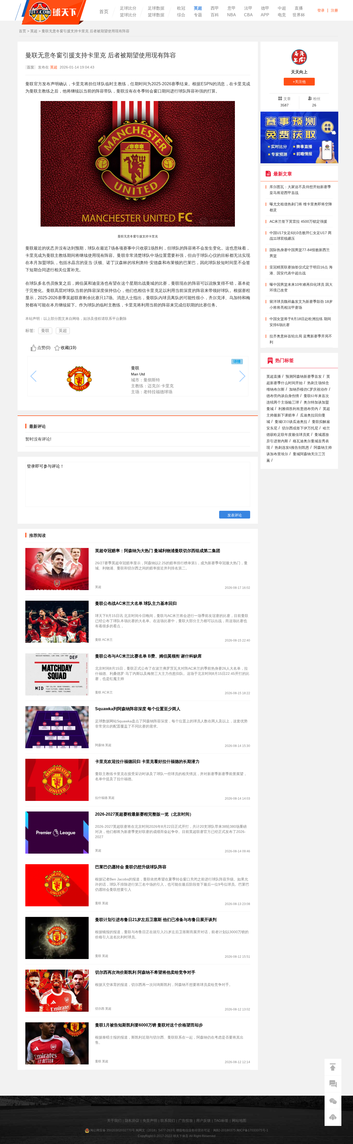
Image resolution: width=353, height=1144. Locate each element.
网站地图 (239, 1120)
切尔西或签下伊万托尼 (300, 428)
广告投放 (185, 1120)
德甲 (265, 8)
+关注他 (299, 82)
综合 (181, 15)
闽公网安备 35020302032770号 (112, 1130)
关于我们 (114, 1120)
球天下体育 (50, 12)
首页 (104, 11)
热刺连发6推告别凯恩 (292, 448)
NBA (231, 15)
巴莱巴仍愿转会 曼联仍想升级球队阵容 (130, 867)
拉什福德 (101, 798)
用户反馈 (203, 1120)
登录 (321, 10)
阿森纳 (99, 745)
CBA (248, 15)
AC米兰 (107, 639)
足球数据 (156, 8)
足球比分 (128, 8)
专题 (198, 15)
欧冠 (181, 8)
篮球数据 (156, 15)
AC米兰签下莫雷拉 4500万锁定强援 (298, 221)
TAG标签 (221, 1120)
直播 (299, 8)
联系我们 (167, 1120)
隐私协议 (132, 1120)
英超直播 (273, 376)
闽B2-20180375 (224, 1130)
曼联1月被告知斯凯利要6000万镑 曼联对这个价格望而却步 (149, 1025)
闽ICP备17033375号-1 (252, 1130)
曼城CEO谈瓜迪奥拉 (291, 422)
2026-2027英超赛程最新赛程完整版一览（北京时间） (144, 814)
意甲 (231, 8)
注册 (334, 10)
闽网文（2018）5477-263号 (155, 1130)
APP (265, 15)
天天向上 (299, 72)
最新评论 (37, 426)
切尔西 (99, 1008)
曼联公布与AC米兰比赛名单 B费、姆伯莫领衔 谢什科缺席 (148, 656)
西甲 (215, 8)
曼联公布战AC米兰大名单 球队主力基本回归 (136, 603)
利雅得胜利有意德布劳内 (298, 409)
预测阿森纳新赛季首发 (304, 376)
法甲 (248, 8)
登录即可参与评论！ (45, 466)
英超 (198, 8)
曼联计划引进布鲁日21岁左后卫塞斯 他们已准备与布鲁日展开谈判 (156, 919)
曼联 (45, 330)
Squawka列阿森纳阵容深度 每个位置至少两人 (137, 709)
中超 (282, 8)
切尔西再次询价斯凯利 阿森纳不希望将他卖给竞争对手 (145, 972)
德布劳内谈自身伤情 (282, 396)
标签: (30, 330)
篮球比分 (128, 15)
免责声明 (150, 1120)
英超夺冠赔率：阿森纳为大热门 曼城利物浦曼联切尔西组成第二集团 (157, 550)
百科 (215, 15)
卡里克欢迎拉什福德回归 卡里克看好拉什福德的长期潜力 (147, 761)
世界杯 (299, 15)
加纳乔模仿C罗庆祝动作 (308, 389)
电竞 (282, 15)
